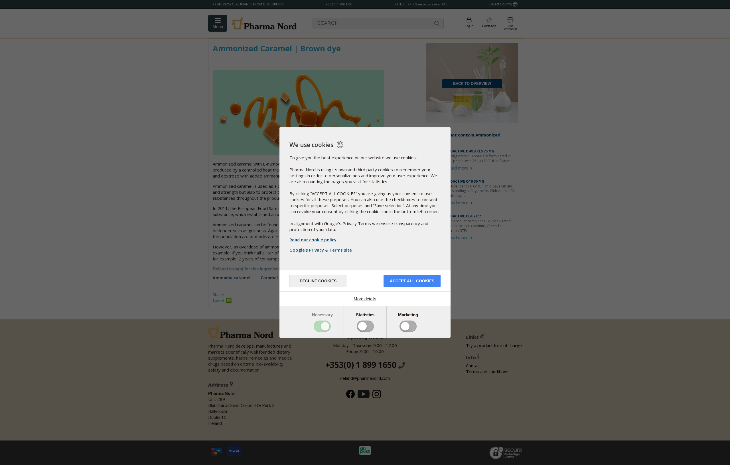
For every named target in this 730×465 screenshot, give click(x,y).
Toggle (322, 326)
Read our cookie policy (312, 239)
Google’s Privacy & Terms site (320, 250)
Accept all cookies (412, 281)
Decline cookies (318, 281)
